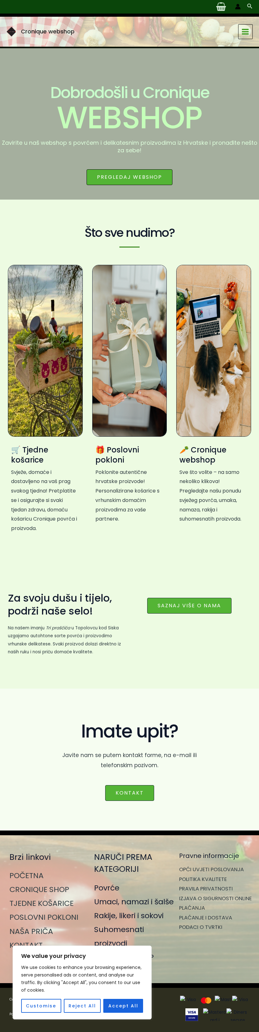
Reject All (82, 1006)
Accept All (123, 1006)
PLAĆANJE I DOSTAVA (205, 917)
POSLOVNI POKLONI (43, 917)
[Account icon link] (238, 6)
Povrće (106, 888)
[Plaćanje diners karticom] (241, 1000)
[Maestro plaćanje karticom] (223, 1000)
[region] (82, 982)
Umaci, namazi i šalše (134, 901)
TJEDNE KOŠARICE (41, 903)
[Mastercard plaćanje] (206, 1000)
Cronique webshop (48, 31)
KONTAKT (26, 945)
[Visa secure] (191, 1015)
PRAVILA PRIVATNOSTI (206, 888)
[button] (250, 6)
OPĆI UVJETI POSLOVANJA (211, 869)
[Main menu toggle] (245, 31)
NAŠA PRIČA (31, 931)
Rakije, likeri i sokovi (129, 915)
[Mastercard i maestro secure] (214, 1015)
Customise (41, 1006)
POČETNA (26, 875)
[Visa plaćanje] (188, 1000)
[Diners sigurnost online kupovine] (238, 1015)
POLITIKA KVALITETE (203, 879)
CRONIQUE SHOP (39, 889)
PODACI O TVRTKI (200, 927)
